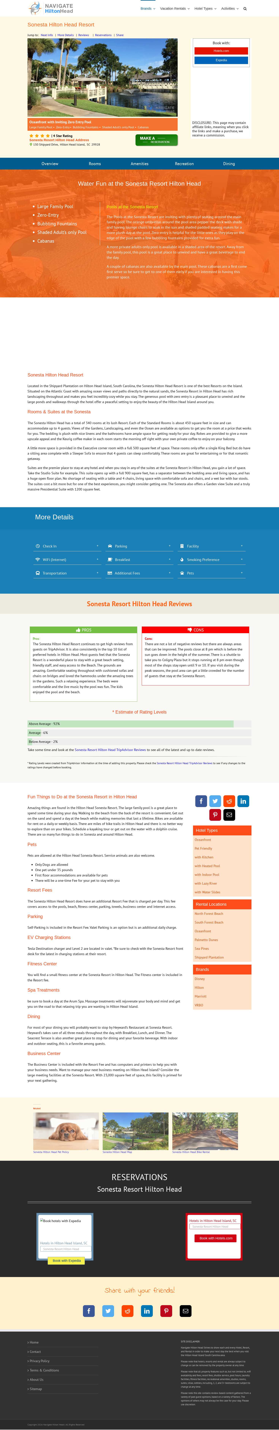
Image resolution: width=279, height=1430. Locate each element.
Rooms (95, 163)
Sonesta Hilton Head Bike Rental (191, 1152)
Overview (50, 163)
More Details (66, 35)
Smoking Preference (201, 559)
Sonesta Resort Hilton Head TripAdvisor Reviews (110, 750)
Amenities (139, 163)
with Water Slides (207, 892)
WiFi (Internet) (53, 559)
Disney (200, 979)
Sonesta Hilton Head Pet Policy (51, 1152)
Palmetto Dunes (206, 940)
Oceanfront (203, 839)
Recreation (184, 163)
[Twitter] (215, 802)
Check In (48, 546)
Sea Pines (202, 948)
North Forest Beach (209, 913)
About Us (36, 1379)
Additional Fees (126, 573)
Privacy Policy (39, 1361)
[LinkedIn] (243, 802)
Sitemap (36, 1389)
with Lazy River (206, 883)
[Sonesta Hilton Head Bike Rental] (205, 1131)
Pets (189, 573)
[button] (245, 8)
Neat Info (47, 35)
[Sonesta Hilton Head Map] (135, 1131)
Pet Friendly (203, 848)
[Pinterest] (215, 815)
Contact (35, 1351)
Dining (229, 163)
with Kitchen (204, 857)
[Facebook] (201, 802)
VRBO (199, 1005)
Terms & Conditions (44, 1370)
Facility (191, 546)
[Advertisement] (221, 93)
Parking (119, 546)
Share (120, 35)
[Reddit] (229, 802)
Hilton (199, 987)
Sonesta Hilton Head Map (117, 1152)
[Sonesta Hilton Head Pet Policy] (66, 1131)
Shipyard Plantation (209, 957)
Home (34, 1342)
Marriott (200, 996)
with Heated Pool (207, 866)
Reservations (103, 35)
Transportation (53, 573)
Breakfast (121, 559)
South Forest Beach (209, 922)
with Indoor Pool (207, 874)
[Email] (229, 815)
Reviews (83, 35)
